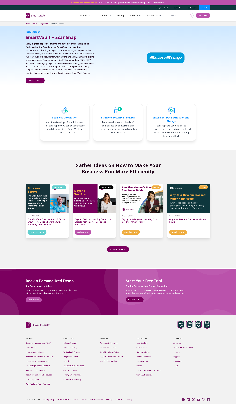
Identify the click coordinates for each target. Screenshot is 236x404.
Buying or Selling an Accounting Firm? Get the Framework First (140, 220)
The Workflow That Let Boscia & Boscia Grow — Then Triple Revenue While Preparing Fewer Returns (46, 222)
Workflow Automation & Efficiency (39, 356)
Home (28, 23)
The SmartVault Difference (73, 366)
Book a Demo (35, 80)
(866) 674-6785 (162, 8)
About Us (177, 343)
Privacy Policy (48, 399)
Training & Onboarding (109, 343)
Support (178, 8)
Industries (67, 361)
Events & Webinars (144, 356)
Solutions (103, 15)
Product (84, 15)
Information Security (123, 399)
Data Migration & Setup (109, 352)
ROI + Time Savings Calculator (148, 370)
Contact (192, 8)
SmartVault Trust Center (183, 347)
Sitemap (109, 399)
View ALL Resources (118, 249)
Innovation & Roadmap (72, 379)
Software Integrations (71, 343)
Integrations (43, 23)
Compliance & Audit (70, 356)
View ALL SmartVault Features (38, 384)
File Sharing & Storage (71, 352)
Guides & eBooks (143, 352)
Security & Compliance (35, 352)
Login (204, 8)
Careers (176, 352)
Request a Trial (134, 300)
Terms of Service (64, 399)
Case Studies (141, 347)
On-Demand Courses (108, 347)
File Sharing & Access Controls (38, 366)
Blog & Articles (142, 343)
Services (134, 15)
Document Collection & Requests (39, 375)
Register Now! (83, 232)
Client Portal (31, 347)
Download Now (130, 232)
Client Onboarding (70, 347)
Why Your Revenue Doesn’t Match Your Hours (187, 220)
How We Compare (70, 370)
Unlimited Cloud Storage (35, 370)
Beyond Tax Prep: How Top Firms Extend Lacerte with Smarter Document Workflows (94, 222)
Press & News (142, 361)
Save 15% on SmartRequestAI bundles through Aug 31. (118, 2)
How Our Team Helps (108, 361)
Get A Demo (203, 15)
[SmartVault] (44, 15)
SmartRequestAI (32, 379)
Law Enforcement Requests (92, 399)
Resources (153, 15)
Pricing (120, 15)
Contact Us (177, 361)
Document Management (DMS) (38, 343)
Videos (139, 366)
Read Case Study (37, 232)
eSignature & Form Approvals (37, 361)
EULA (76, 399)
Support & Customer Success (111, 356)
